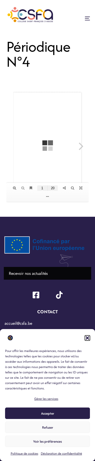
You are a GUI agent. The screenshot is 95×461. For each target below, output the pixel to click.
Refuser (47, 427)
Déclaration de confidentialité (61, 453)
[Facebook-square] (36, 295)
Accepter (47, 413)
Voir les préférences (47, 441)
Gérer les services (46, 398)
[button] (87, 338)
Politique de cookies (24, 453)
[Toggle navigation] (76, 18)
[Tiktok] (59, 295)
